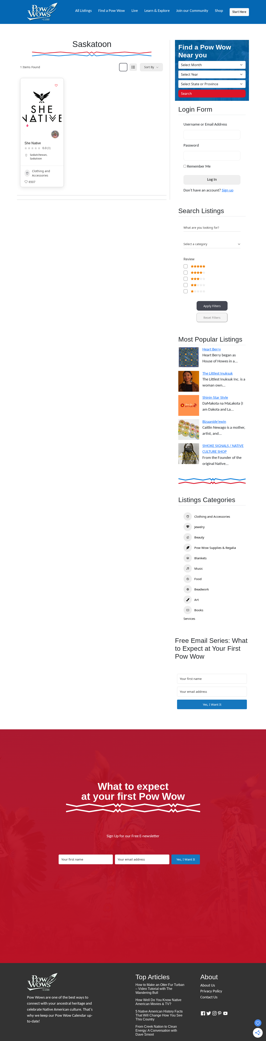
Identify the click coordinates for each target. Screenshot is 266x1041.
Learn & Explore (157, 11)
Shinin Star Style (215, 398)
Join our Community (192, 11)
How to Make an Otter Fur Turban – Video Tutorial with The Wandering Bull (159, 988)
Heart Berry (211, 350)
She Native (33, 143)
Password (191, 146)
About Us (207, 986)
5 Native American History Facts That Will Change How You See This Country (159, 1015)
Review (189, 259)
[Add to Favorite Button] (56, 85)
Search (186, 93)
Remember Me (198, 167)
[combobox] (211, 244)
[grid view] (123, 67)
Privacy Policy (211, 991)
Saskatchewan (38, 155)
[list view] (133, 67)
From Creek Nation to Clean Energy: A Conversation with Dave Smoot (156, 1030)
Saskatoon (36, 158)
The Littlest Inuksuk (217, 374)
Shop (219, 11)
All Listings (83, 11)
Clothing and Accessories (41, 173)
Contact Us (208, 997)
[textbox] (195, 244)
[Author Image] (55, 134)
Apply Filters (212, 306)
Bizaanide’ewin (214, 422)
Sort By (149, 67)
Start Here (239, 12)
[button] (28, 107)
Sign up (227, 191)
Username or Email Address (205, 125)
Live (135, 11)
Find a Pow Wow (111, 11)
